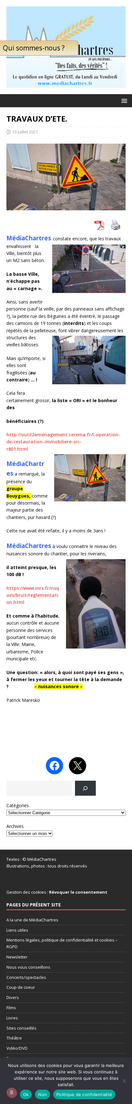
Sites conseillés (21, 1028)
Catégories (17, 805)
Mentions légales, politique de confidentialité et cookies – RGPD (62, 943)
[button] (123, 100)
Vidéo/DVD (17, 1048)
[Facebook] (54, 765)
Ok (26, 1094)
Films (11, 1007)
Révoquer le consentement (78, 892)
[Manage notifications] (11, 1092)
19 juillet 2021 (25, 132)
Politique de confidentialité (84, 1094)
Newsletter (17, 957)
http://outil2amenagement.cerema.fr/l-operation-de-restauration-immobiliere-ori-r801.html (63, 442)
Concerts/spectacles (26, 977)
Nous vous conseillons (28, 967)
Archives (15, 826)
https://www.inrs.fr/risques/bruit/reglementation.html (32, 595)
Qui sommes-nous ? (34, 47)
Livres (12, 1018)
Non (42, 1094)
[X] (77, 765)
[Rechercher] (85, 788)
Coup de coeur (20, 987)
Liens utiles (17, 930)
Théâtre (14, 1038)
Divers (12, 997)
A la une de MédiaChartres (32, 920)
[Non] (124, 1081)
